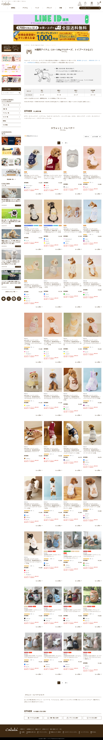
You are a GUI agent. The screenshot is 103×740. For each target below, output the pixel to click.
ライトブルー (29, 185)
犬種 (60, 7)
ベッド (37, 7)
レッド (47, 185)
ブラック (47, 565)
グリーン (28, 298)
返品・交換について (54, 729)
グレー (67, 187)
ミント (27, 240)
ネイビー (28, 187)
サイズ (71, 7)
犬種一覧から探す (54, 717)
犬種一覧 (5, 109)
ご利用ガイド (22, 729)
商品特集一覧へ (10, 179)
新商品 (13, 7)
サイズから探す (93, 717)
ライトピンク (68, 239)
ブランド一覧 (6, 105)
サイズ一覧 (5, 116)
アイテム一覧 (6, 113)
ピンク (47, 187)
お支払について (45, 729)
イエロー (47, 243)
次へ (66, 143)
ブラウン (28, 458)
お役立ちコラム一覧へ (10, 291)
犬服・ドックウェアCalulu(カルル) (50, 738)
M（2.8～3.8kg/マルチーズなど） (37, 45)
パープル (87, 241)
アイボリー (28, 353)
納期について (38, 729)
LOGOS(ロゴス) (31, 62)
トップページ (26, 45)
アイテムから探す (34, 717)
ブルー (47, 239)
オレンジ (28, 300)
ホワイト (67, 241)
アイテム (25, 7)
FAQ (60, 729)
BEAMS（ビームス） (82, 60)
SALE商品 (5, 124)
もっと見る (38, 193)
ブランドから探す (73, 717)
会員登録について (30, 729)
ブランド (49, 7)
